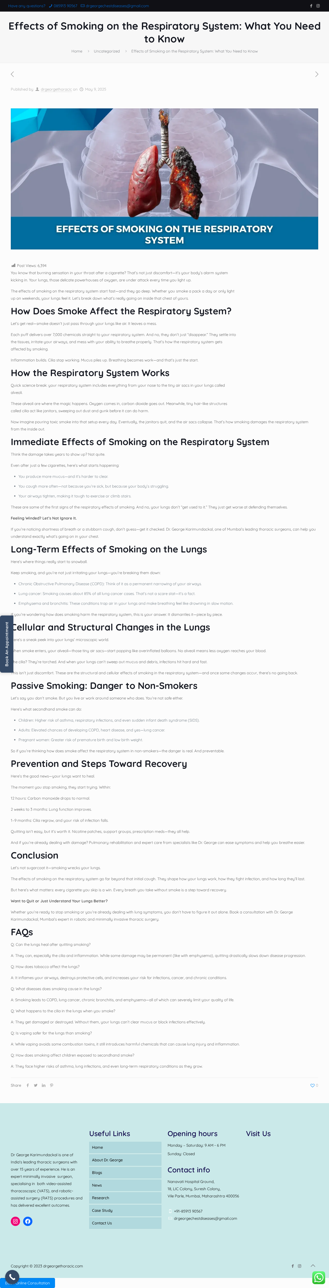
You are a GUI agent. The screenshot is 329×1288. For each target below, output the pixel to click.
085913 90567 (65, 5)
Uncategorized (107, 51)
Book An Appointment (6, 644)
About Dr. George (107, 1159)
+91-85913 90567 (188, 1211)
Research (100, 1197)
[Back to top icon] (312, 1265)
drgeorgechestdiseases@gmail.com (117, 5)
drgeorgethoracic (56, 89)
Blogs (97, 1172)
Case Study (102, 1210)
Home (76, 51)
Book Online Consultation (27, 1283)
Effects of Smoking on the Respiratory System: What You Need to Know (194, 51)
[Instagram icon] (318, 5)
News (97, 1185)
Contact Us (102, 1223)
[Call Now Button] (12, 1277)
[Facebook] (27, 1221)
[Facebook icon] (311, 5)
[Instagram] (15, 1221)
